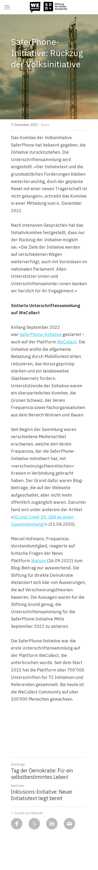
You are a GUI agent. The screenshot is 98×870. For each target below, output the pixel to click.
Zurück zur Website (28, 813)
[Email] (69, 823)
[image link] (49, 7)
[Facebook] (16, 823)
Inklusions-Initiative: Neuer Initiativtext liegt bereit (42, 795)
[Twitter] (34, 823)
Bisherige (18, 764)
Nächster (17, 785)
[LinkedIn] (52, 823)
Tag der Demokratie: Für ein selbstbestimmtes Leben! (42, 773)
